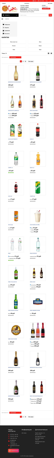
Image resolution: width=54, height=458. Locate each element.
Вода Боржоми (33, 253)
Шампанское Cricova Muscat (14, 82)
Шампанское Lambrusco (13, 110)
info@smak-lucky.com (13, 441)
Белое (32, 342)
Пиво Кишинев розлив (35, 310)
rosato (10, 115)
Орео (32, 227)
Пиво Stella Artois (12, 281)
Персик (32, 113)
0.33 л (9, 199)
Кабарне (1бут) (33, 401)
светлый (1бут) (33, 285)
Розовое (32, 346)
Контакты (26, 3)
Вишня (32, 115)
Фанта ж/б (10, 224)
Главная (4, 3)
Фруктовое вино (34, 110)
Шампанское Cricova (34, 338)
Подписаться (14, 450)
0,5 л (9, 342)
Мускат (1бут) (33, 403)
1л (30, 142)
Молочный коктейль (35, 224)
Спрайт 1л (10, 167)
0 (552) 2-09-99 (14, 436)
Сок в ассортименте (12, 139)
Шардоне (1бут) (33, 399)
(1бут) (9, 285)
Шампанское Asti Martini (14, 396)
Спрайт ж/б (32, 196)
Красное (32, 344)
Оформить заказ (46, 8)
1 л (8, 142)
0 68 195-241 (13, 438)
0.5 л (31, 313)
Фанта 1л (32, 167)
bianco (10, 113)
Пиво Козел (32, 281)
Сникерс (32, 229)
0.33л (9, 227)
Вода (9, 253)
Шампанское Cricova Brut (36, 82)
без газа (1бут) (11, 256)
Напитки (7, 18)
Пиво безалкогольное (13, 310)
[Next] (25, 61)
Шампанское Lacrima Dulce (14, 367)
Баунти (32, 231)
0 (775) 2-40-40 (14, 434)
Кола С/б (10, 196)
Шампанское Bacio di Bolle (36, 367)
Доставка (50, 3)
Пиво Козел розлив (12, 338)
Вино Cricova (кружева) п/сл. (36, 396)
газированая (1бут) (12, 258)
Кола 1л (31, 139)
